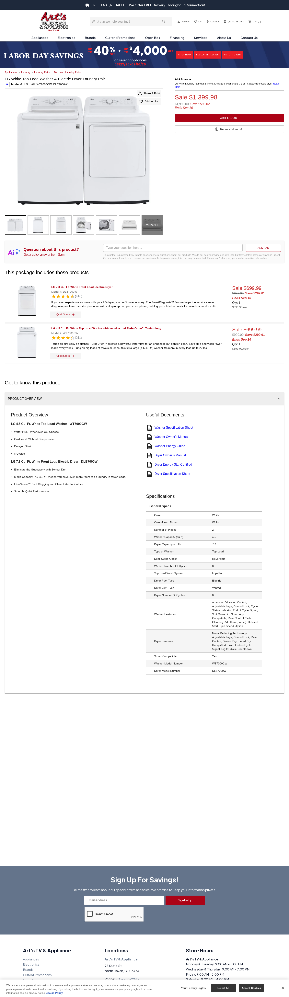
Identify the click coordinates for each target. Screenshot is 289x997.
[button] (178, 21)
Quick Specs (63, 314)
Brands (90, 38)
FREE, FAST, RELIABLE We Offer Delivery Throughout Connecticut (148, 5)
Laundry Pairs (42, 72)
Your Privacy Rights (193, 987)
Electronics (66, 38)
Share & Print (151, 93)
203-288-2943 (127, 979)
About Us (224, 38)
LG (6, 84)
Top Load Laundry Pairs (67, 72)
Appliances (39, 38)
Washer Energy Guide (170, 446)
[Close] (282, 988)
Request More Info (231, 129)
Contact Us (249, 38)
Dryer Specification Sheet (172, 473)
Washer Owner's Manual (172, 436)
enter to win (232, 54)
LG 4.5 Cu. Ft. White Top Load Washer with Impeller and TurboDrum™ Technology (106, 328)
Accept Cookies (251, 987)
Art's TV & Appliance (121, 959)
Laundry (25, 72)
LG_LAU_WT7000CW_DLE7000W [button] (45, 84)
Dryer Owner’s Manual (170, 455)
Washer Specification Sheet (174, 427)
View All (152, 224)
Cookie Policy (54, 992)
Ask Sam (264, 247)
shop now (184, 54)
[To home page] (54, 22)
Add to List (151, 101)
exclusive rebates (207, 54)
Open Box (152, 38)
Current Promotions (120, 38)
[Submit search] (163, 21)
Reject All (223, 987)
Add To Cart (229, 118)
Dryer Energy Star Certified (173, 464)
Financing (177, 38)
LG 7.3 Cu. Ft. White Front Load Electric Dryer (81, 287)
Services (200, 38)
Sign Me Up (185, 900)
